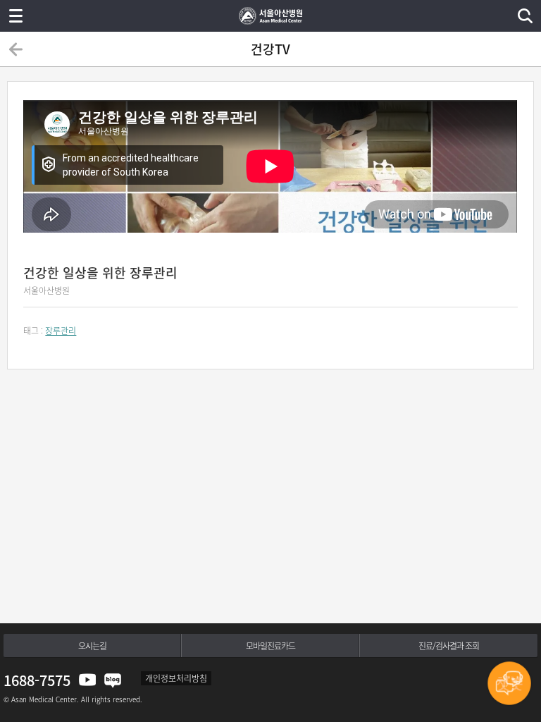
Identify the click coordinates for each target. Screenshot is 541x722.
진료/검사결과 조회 (448, 646)
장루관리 (60, 330)
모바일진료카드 (270, 646)
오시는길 (92, 646)
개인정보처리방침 (176, 678)
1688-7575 (37, 680)
